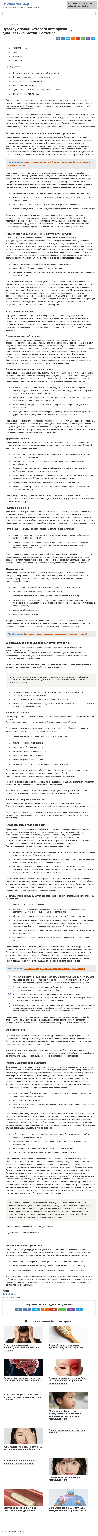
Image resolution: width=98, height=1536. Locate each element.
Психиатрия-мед (16, 4)
